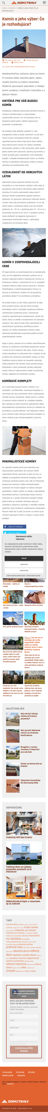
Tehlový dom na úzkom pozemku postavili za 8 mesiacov (18, 869)
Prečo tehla (26, 947)
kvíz (26, 933)
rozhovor (17, 955)
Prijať (24, 558)
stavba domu (30, 955)
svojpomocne (32, 958)
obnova (25, 942)
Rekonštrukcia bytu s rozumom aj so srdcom (23, 902)
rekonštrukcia (21, 951)
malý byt (29, 933)
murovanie (34, 936)
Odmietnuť (24, 564)
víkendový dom (31, 968)
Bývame (31, 1072)
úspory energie (30, 971)
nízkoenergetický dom (21, 67)
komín (7, 67)
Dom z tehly (24, 2)
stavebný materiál (17, 958)
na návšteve (13, 938)
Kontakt (10, 1084)
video (23, 967)
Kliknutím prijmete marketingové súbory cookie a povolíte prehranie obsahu (24, 993)
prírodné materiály (35, 947)
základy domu (20, 971)
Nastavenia (24, 570)
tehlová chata (29, 961)
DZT (18, 927)
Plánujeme (7, 1072)
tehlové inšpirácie (16, 964)
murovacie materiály (21, 936)
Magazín (21, 1076)
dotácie (15, 927)
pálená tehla (9, 951)
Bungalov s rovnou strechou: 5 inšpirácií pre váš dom (30, 749)
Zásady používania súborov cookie (16, 575)
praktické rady (14, 947)
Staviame (12, 8)
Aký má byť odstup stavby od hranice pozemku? (29, 716)
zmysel (32, 67)
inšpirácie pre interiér (25, 930)
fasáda (21, 927)
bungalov (21, 924)
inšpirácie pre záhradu (15, 933)
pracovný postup (25, 944)
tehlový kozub (30, 964)
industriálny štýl (10, 930)
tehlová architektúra (15, 961)
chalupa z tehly (28, 924)
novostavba (26, 939)
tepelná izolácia (16, 968)
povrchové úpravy (11, 944)
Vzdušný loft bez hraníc (19, 837)
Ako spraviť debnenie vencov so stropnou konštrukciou (30, 733)
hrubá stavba (31, 927)
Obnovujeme (7, 1076)
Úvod (4, 8)
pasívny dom (32, 942)
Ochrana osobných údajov (33, 575)
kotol (12, 67)
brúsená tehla (11, 924)
